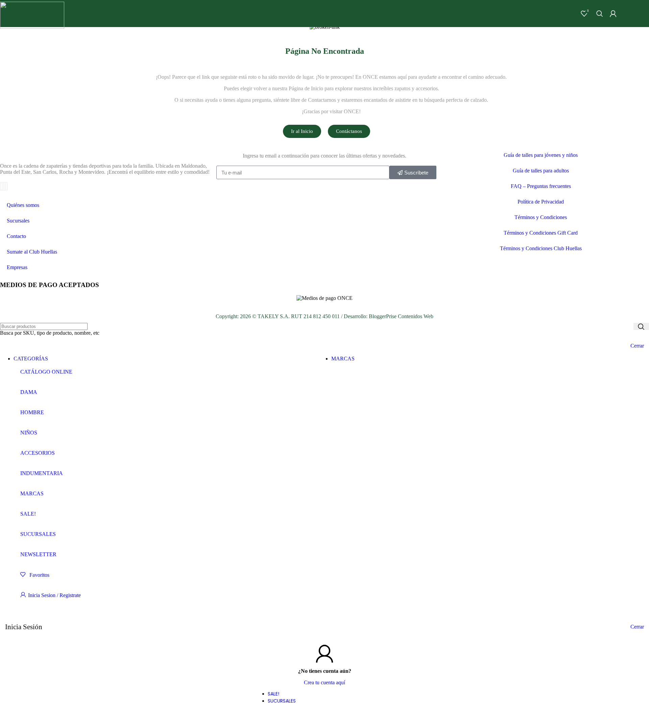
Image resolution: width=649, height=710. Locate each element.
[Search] (641, 326)
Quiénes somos (23, 205)
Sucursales (19, 220)
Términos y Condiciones (540, 217)
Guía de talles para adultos (541, 170)
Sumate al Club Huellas (32, 252)
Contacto (16, 236)
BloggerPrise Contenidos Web (401, 316)
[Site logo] (32, 27)
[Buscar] (599, 13)
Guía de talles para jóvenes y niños (541, 155)
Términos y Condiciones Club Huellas (541, 248)
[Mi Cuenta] (613, 13)
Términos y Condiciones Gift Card (541, 233)
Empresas (17, 267)
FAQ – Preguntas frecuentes (541, 186)
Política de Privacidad (541, 202)
